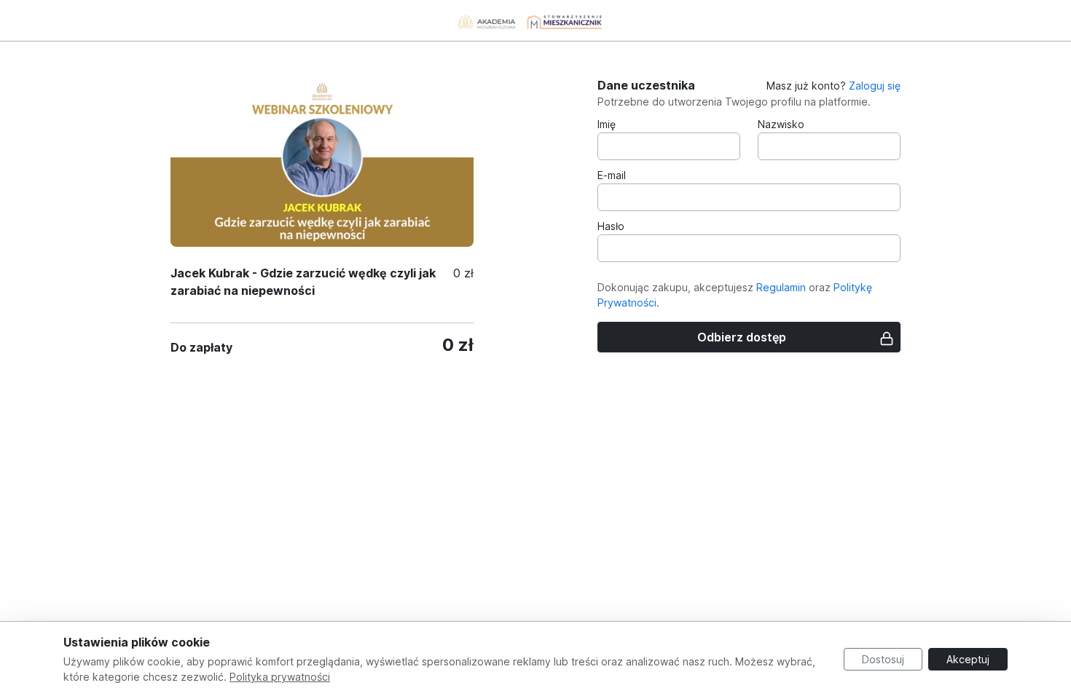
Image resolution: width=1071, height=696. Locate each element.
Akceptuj (967, 659)
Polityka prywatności (280, 677)
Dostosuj (883, 659)
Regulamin (781, 287)
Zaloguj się (875, 85)
